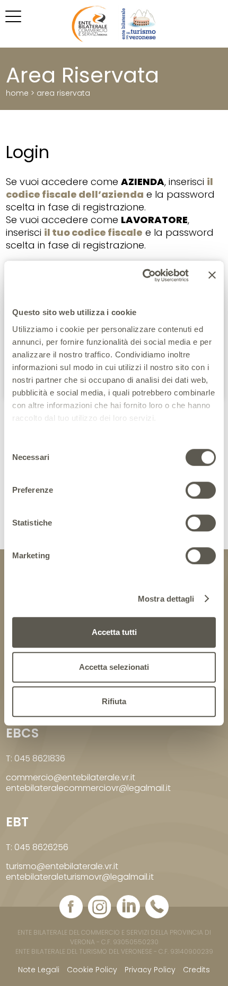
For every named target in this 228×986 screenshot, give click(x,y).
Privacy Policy (150, 969)
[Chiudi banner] (212, 275)
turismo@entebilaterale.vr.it (62, 866)
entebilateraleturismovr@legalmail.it (80, 877)
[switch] (201, 490)
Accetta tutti (114, 632)
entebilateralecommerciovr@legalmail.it (88, 788)
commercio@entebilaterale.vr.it (70, 777)
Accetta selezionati (114, 666)
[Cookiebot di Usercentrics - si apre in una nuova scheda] (143, 275)
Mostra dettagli (166, 598)
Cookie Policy (92, 969)
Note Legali (38, 969)
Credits (196, 969)
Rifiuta (114, 701)
